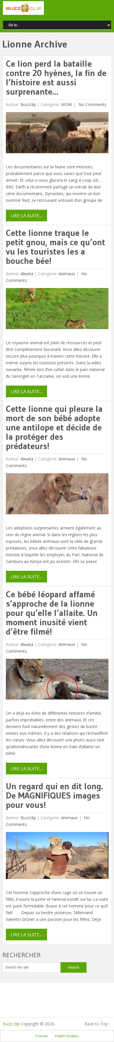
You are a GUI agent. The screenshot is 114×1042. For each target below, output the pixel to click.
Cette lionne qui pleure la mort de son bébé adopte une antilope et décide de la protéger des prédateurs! (54, 427)
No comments (91, 104)
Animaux (66, 273)
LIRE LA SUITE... (26, 215)
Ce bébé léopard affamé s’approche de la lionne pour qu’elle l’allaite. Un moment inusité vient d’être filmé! (52, 613)
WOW (66, 104)
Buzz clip (11, 1024)
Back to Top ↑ (97, 1024)
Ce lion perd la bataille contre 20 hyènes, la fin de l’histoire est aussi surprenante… (56, 77)
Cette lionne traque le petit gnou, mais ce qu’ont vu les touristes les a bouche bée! (55, 246)
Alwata (26, 273)
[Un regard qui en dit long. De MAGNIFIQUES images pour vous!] (57, 857)
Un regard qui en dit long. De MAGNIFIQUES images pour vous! (54, 795)
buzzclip (28, 104)
